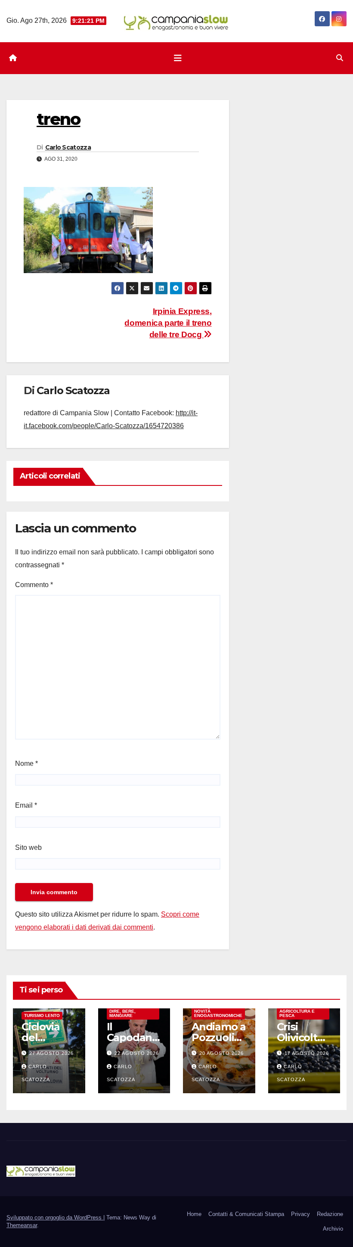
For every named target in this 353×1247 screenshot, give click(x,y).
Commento (34, 584)
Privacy (300, 1214)
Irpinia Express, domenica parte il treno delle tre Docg (167, 323)
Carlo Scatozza (68, 147)
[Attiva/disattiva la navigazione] (177, 58)
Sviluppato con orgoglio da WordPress (54, 1217)
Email (26, 805)
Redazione (330, 1214)
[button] (339, 58)
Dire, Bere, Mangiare (122, 1013)
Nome (26, 763)
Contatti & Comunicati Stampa (246, 1214)
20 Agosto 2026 (221, 1053)
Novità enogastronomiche (218, 1013)
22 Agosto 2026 (137, 1053)
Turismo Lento (42, 1015)
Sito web (28, 847)
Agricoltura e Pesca (297, 1013)
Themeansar (21, 1225)
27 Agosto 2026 (51, 1053)
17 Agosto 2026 (307, 1053)
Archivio (333, 1228)
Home (194, 1214)
